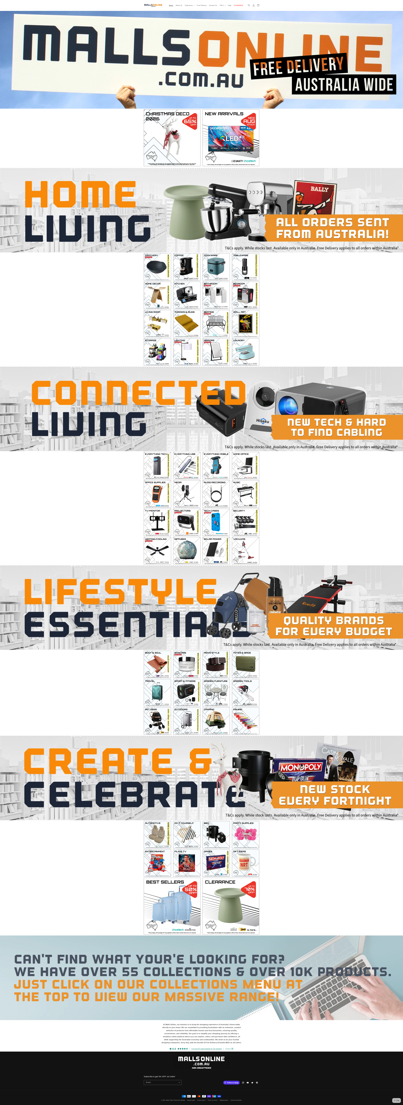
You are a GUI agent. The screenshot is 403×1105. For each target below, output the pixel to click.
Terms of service (212, 1100)
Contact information (236, 1100)
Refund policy (191, 1100)
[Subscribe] (179, 1082)
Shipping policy (224, 1100)
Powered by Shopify (179, 1100)
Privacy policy (201, 1100)
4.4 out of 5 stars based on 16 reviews (206, 1049)
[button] (190, 5)
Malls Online (169, 1100)
